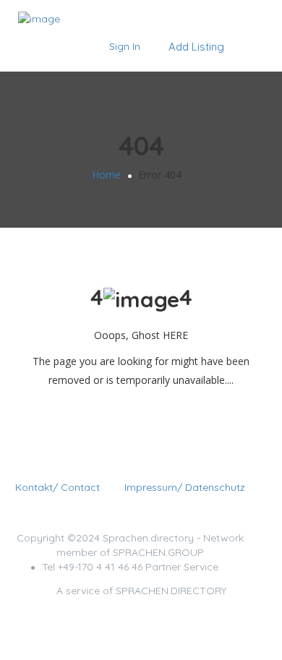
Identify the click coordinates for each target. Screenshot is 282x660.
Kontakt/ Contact (57, 487)
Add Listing (195, 46)
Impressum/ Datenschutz (184, 487)
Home (106, 174)
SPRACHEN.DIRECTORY (171, 590)
